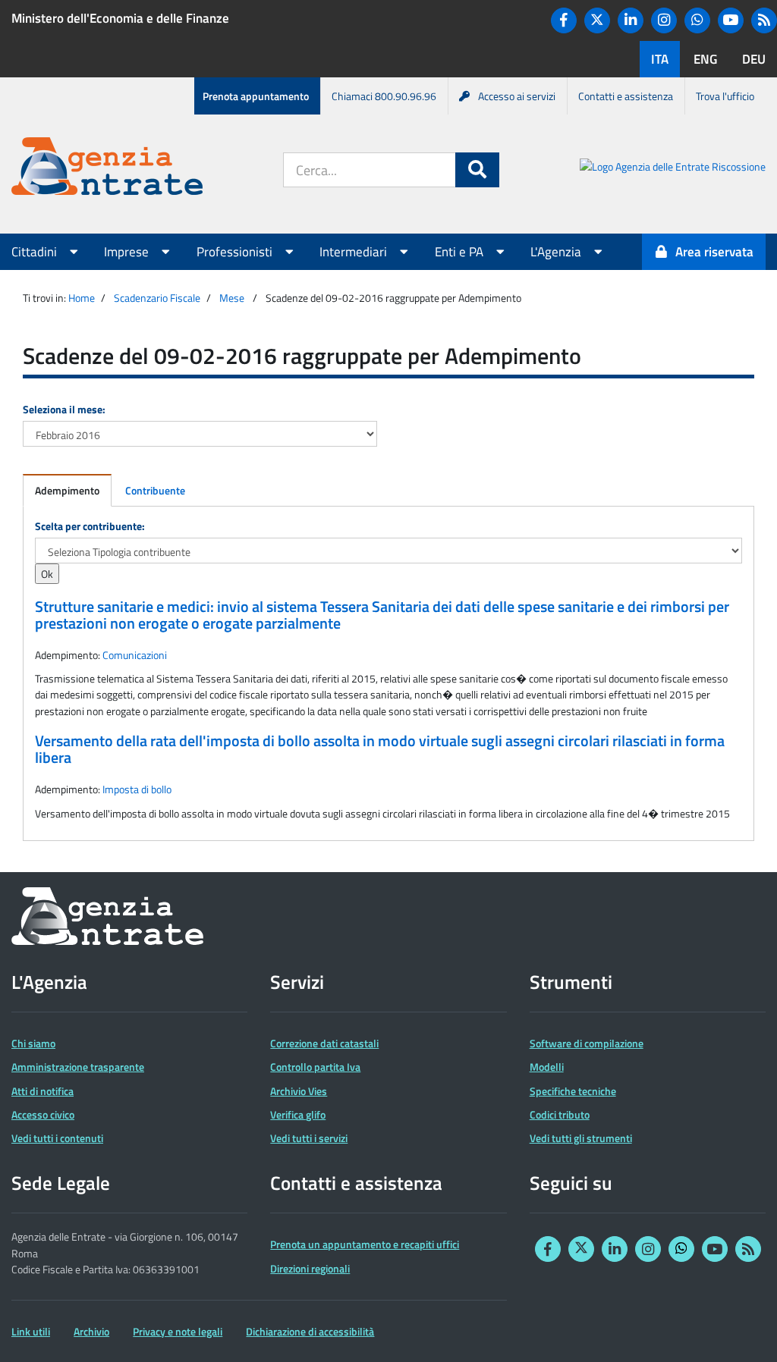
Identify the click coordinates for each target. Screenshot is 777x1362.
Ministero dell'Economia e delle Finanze (120, 18)
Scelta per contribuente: (90, 526)
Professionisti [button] (236, 252)
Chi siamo (33, 1043)
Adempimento (67, 490)
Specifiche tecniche (573, 1091)
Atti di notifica (42, 1091)
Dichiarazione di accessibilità (310, 1331)
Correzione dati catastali (324, 1043)
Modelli (547, 1067)
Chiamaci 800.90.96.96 (384, 96)
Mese (231, 298)
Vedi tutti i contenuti (57, 1138)
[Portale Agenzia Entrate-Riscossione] (673, 169)
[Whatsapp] (697, 20)
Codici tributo (560, 1114)
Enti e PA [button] (460, 252)
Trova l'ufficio (725, 96)
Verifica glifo (298, 1114)
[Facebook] (564, 20)
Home (81, 298)
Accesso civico (42, 1114)
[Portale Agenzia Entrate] (107, 169)
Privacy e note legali (177, 1331)
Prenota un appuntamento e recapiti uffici (364, 1244)
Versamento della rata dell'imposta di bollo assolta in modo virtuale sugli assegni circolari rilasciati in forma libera (380, 749)
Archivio (91, 1331)
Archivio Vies (298, 1091)
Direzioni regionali (310, 1268)
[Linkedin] (630, 20)
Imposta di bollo (136, 789)
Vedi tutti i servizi (309, 1138)
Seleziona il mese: (64, 409)
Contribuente (155, 490)
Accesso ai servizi (516, 96)
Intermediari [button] (354, 252)
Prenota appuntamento (256, 96)
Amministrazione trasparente (77, 1067)
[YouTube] (731, 20)
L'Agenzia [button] (557, 252)
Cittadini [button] (35, 252)
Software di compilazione (586, 1043)
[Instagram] (664, 20)
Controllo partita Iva (315, 1067)
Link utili (30, 1331)
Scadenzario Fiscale (157, 298)
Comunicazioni (134, 655)
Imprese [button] (128, 252)
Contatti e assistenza (625, 96)
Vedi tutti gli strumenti (581, 1138)
